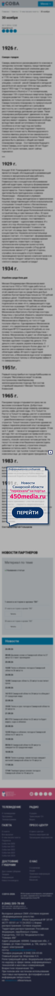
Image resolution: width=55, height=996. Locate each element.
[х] (27, 498)
